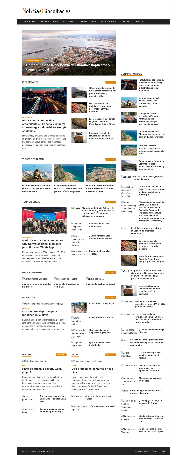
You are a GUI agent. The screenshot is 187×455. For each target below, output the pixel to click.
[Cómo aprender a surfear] (79, 318)
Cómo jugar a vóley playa (101, 303)
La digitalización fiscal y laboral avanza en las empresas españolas (146, 231)
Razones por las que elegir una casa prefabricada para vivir (53, 399)
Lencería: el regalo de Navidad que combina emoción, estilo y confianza (102, 136)
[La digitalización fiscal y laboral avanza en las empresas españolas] (125, 228)
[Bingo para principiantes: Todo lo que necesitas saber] (124, 391)
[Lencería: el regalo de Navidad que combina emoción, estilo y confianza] (79, 133)
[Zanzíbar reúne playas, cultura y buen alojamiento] (126, 177)
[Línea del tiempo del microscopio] (79, 224)
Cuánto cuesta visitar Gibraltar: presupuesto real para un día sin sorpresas (68, 188)
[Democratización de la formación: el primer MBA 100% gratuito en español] (127, 302)
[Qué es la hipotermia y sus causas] (77, 396)
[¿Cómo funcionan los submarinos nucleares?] (79, 236)
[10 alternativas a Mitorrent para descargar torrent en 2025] (129, 416)
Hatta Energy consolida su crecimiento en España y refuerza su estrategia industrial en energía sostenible (151, 85)
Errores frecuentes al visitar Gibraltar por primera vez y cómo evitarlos (36, 188)
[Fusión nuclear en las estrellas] (79, 251)
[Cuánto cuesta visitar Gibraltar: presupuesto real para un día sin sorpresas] (69, 173)
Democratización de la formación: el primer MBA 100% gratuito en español (149, 304)
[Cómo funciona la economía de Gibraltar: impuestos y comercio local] (69, 53)
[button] (111, 52)
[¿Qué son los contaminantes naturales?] (34, 279)
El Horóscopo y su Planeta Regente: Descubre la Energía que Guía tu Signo (102, 121)
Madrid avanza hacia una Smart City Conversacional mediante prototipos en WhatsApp (42, 244)
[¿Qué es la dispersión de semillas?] (65, 279)
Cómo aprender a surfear (101, 318)
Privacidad (156, 451)
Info (163, 451)
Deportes (140, 22)
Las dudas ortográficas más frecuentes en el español (150, 355)
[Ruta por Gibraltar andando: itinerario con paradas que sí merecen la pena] (101, 173)
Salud (94, 22)
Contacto (138, 451)
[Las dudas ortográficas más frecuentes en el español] (129, 353)
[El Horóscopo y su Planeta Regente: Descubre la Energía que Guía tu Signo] (79, 119)
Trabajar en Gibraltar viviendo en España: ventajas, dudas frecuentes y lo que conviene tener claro (148, 118)
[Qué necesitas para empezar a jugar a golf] (79, 330)
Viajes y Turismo (49, 22)
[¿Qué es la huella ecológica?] (95, 279)
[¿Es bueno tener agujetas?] (79, 407)
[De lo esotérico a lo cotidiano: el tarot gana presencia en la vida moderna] (79, 104)
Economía (126, 22)
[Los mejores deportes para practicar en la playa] (42, 304)
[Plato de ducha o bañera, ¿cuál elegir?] (34, 362)
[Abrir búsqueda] (163, 22)
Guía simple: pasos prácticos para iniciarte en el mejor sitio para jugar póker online (147, 342)
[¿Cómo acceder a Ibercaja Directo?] (129, 330)
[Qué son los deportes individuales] (79, 343)
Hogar (83, 22)
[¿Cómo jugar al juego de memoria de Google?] (129, 401)
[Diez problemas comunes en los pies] (86, 362)
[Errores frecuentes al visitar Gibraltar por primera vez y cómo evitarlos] (37, 173)
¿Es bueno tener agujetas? (102, 406)
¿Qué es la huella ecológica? (100, 284)
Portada (38, 60)
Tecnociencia (69, 22)
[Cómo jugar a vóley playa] (79, 304)
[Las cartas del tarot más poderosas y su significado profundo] (129, 366)
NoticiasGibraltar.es (45, 451)
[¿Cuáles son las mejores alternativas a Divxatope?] (129, 429)
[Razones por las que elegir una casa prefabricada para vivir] (30, 396)
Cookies (146, 451)
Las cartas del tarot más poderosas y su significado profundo (150, 368)
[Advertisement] (143, 48)
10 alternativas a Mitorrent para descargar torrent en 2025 (151, 418)
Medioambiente (109, 22)
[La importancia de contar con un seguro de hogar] (30, 409)
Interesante (30, 22)
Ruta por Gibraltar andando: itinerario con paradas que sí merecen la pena (100, 188)
